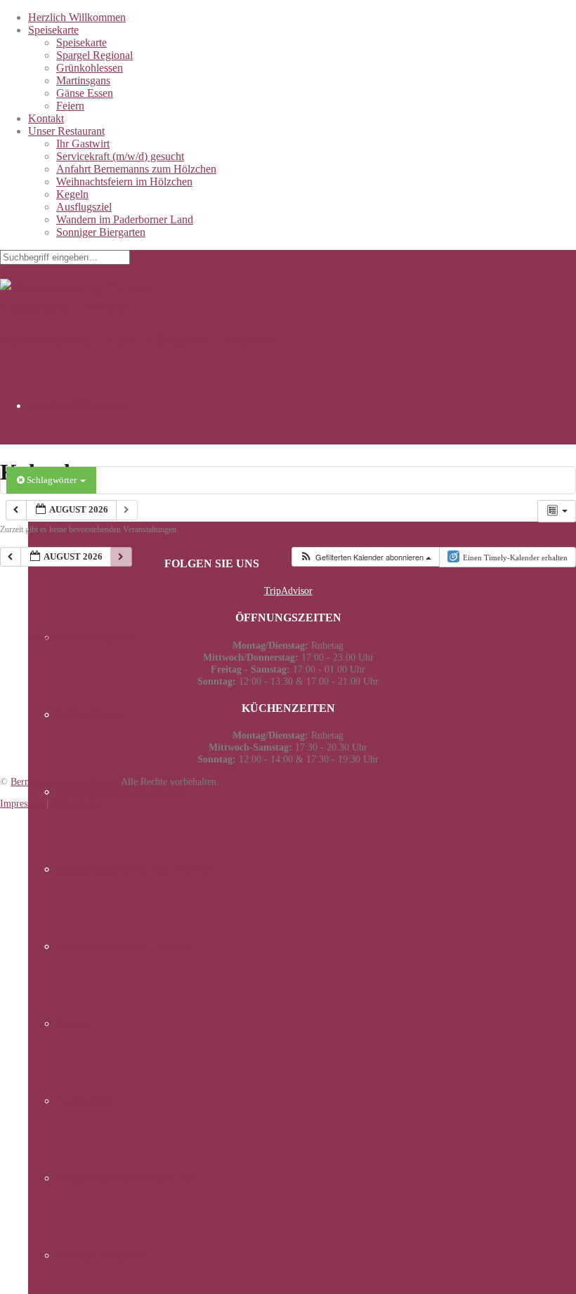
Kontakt (46, 118)
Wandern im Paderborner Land (124, 219)
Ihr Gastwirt (83, 144)
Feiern (70, 106)
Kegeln (72, 194)
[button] (365, 557)
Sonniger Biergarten (100, 232)
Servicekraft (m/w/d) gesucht (120, 156)
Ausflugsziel (84, 207)
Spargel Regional (94, 55)
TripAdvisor (288, 590)
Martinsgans (83, 80)
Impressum (22, 803)
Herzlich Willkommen (77, 17)
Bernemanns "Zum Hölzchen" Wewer (137, 340)
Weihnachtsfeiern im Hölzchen (124, 181)
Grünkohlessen (89, 68)
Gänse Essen (84, 93)
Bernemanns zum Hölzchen (65, 781)
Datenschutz (75, 803)
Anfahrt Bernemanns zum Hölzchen (136, 169)
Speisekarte (53, 30)
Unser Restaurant (66, 131)
